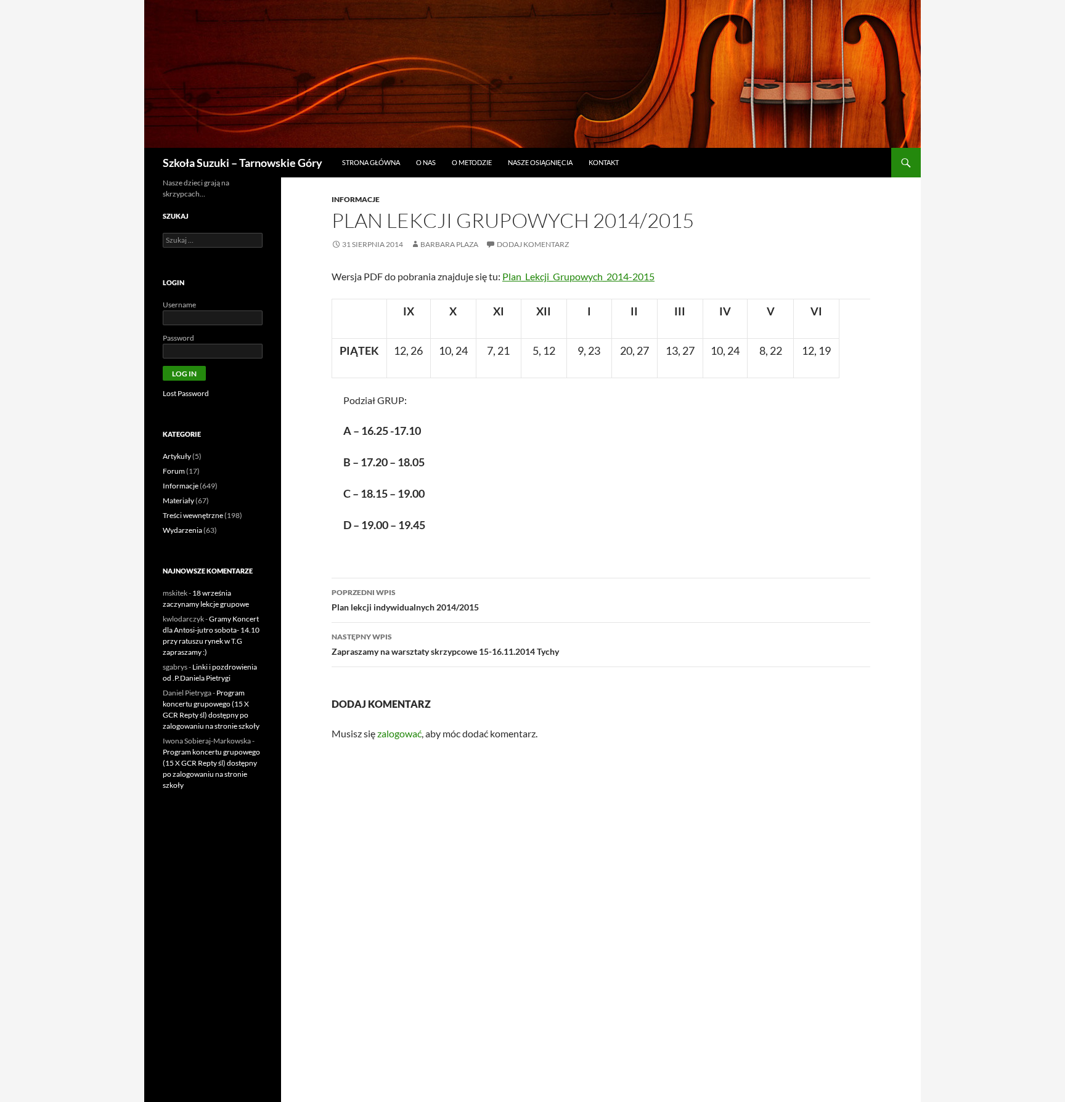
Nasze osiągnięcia (540, 162)
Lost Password (186, 393)
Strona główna (371, 162)
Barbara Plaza (449, 244)
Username (179, 304)
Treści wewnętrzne (193, 515)
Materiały (178, 500)
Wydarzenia (182, 530)
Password (178, 337)
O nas (426, 162)
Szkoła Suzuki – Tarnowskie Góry (242, 162)
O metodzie (472, 162)
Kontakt (604, 162)
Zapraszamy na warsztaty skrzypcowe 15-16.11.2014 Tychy (445, 644)
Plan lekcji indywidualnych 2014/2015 (405, 600)
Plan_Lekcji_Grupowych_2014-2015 (578, 276)
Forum (174, 471)
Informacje (356, 199)
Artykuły (177, 456)
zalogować (399, 733)
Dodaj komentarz (533, 244)
